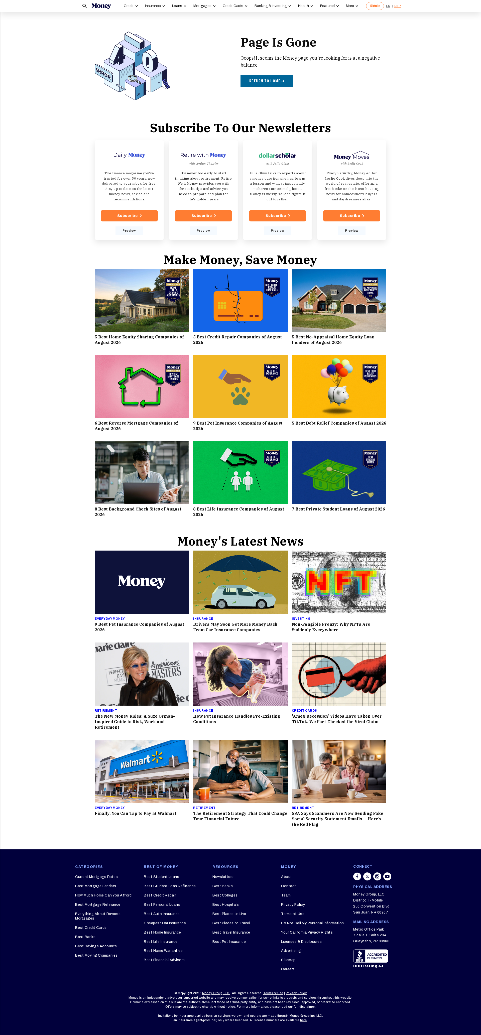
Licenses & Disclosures (301, 942)
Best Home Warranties (163, 951)
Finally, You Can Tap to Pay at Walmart (135, 813)
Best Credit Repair (160, 895)
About (286, 877)
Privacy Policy (293, 905)
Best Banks (85, 937)
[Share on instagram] (377, 876)
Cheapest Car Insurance (165, 923)
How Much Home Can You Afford (103, 895)
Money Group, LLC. (216, 993)
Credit (129, 6)
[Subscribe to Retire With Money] (203, 190)
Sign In (375, 6)
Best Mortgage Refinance (98, 905)
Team (286, 895)
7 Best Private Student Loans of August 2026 (338, 508)
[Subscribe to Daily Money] (129, 190)
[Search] (84, 6)
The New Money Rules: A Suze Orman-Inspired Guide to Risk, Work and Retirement (135, 722)
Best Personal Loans (162, 905)
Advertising (291, 951)
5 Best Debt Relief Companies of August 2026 (339, 423)
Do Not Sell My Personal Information (312, 923)
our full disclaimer (301, 1006)
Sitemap (288, 960)
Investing (301, 618)
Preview (129, 230)
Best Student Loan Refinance (170, 886)
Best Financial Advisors (164, 960)
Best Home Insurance (162, 932)
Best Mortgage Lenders (95, 886)
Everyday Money (110, 618)
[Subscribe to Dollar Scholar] (277, 190)
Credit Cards (233, 6)
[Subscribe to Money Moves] (351, 190)
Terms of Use (292, 914)
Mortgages (202, 6)
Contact (288, 886)
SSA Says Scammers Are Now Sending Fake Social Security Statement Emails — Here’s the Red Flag (337, 819)
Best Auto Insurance (162, 914)
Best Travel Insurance (231, 932)
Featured (327, 6)
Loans (177, 6)
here (303, 1020)
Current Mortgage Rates (96, 877)
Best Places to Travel (231, 923)
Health (303, 6)
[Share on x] (367, 876)
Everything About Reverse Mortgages (98, 916)
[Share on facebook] (357, 876)
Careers (288, 969)
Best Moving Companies (96, 955)
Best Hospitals (225, 905)
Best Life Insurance (161, 942)
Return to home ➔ (267, 81)
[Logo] (101, 6)
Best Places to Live (229, 914)
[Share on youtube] (387, 876)
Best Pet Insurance (229, 942)
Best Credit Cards (91, 928)
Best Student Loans (161, 877)
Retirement (106, 710)
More (350, 6)
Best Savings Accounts (96, 946)
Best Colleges (225, 895)
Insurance (153, 6)
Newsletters (223, 877)
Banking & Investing (271, 6)
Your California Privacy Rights (307, 932)
